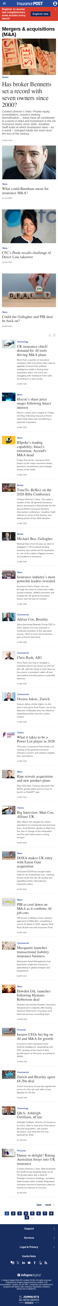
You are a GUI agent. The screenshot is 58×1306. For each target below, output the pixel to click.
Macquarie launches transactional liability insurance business (33, 952)
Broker (5, 77)
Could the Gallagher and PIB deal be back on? (27, 319)
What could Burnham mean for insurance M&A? (25, 190)
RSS (46, 1263)
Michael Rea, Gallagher (35, 538)
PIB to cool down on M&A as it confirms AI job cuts (34, 908)
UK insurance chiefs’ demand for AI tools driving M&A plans (32, 350)
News (4, 184)
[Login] (55, 3)
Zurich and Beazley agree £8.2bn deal (36, 1079)
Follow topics (12, 1263)
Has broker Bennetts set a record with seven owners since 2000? (26, 94)
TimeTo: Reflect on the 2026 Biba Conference (34, 492)
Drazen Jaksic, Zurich (33, 699)
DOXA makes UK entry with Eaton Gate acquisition (35, 862)
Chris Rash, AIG (29, 657)
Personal (21, 1030)
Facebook (35, 1263)
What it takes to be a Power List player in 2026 (36, 739)
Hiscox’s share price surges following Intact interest (34, 403)
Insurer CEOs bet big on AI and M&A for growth (35, 1036)
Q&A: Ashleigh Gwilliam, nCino (29, 1115)
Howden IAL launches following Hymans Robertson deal (33, 995)
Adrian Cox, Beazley (32, 619)
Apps (40, 1263)
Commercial (23, 614)
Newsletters (29, 1263)
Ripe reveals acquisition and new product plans (35, 778)
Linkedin (23, 1263)
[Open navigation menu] (3, 4)
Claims (20, 732)
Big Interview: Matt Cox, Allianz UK (35, 814)
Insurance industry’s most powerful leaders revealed (36, 579)
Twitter (18, 1263)
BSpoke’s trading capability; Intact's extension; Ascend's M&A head (31, 448)
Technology (22, 342)
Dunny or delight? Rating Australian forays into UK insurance (36, 1159)
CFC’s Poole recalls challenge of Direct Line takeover (26, 255)
